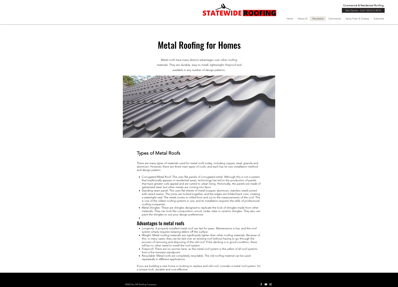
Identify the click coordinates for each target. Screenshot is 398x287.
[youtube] (389, 3)
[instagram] (393, 3)
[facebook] (261, 284)
